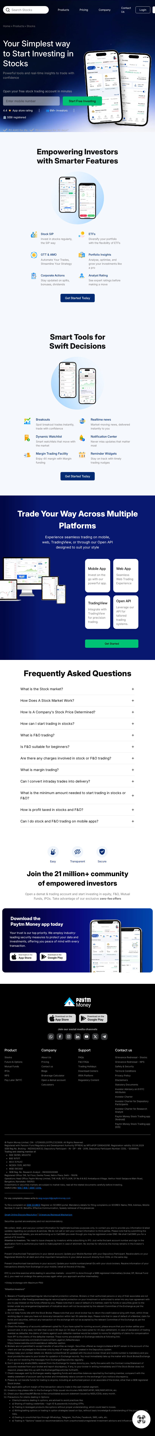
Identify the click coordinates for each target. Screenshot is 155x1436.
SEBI (31, 1187)
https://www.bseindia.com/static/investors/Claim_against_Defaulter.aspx (44, 1340)
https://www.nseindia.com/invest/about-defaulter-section (36, 1343)
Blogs (44, 1071)
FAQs (81, 1057)
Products (18, 26)
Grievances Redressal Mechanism (55, 1214)
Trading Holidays (87, 1066)
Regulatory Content (88, 1080)
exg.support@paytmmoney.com (54, 1198)
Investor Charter (124, 1096)
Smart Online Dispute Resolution (21, 1214)
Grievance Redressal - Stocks (131, 1057)
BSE (26, 1187)
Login (143, 9)
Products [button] (63, 9)
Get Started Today (77, 298)
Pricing (84, 9)
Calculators (47, 1084)
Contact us (47, 1066)
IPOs (7, 1071)
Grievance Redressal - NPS (129, 1061)
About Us (46, 1057)
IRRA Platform (85, 1075)
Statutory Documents (126, 1084)
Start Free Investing (82, 101)
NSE (20, 1187)
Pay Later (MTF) (13, 1080)
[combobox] (29, 10)
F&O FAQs (83, 1061)
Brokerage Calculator (52, 1075)
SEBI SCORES (33, 1205)
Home (6, 26)
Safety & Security (124, 1066)
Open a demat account (53, 1080)
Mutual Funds (12, 1066)
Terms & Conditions (125, 1071)
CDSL (38, 1187)
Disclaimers (121, 1080)
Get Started (112, 643)
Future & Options (13, 1061)
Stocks (8, 1057)
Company (105, 9)
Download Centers (88, 1071)
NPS (7, 1075)
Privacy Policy (123, 1075)
